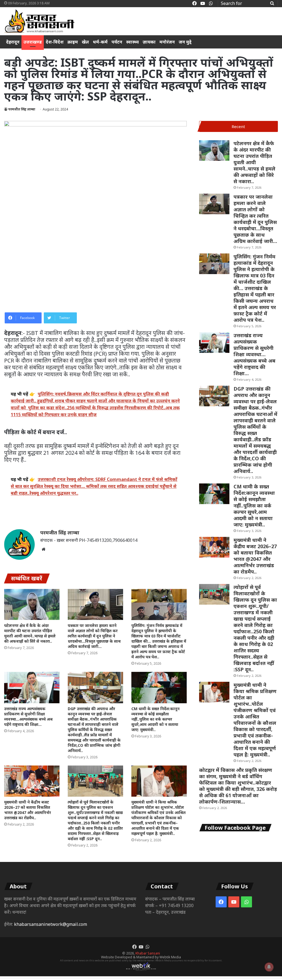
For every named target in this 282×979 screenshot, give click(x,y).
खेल (85, 42)
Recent (238, 126)
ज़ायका (149, 42)
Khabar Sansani (147, 953)
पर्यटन (117, 42)
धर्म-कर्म (100, 42)
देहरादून (13, 42)
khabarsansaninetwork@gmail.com (50, 924)
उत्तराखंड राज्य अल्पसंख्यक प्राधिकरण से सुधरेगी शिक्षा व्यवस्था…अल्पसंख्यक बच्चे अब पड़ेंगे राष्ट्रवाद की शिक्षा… (28, 716)
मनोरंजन (167, 42)
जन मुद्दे (185, 42)
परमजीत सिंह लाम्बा (21, 109)
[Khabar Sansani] (39, 21)
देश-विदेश (55, 42)
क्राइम (72, 42)
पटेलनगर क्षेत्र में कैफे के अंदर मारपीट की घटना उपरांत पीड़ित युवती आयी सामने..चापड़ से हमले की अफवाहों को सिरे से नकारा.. (30, 633)
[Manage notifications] (269, 966)
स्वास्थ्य (132, 42)
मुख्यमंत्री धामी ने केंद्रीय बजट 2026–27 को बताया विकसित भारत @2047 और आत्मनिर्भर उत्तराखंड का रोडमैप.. (27, 809)
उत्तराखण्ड (32, 42)
